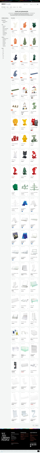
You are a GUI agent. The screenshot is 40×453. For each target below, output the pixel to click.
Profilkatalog (32, 440)
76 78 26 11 (26, 4)
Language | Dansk (19, 1)
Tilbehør (5, 8)
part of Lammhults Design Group (14, 442)
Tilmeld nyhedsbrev (32, 438)
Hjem (2, 8)
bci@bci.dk (12, 440)
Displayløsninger (9, 8)
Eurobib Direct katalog (33, 439)
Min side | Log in (24, 1)
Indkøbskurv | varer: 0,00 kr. (35, 1)
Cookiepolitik (22, 439)
